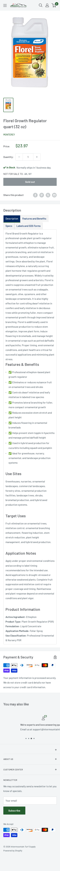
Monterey (9, 134)
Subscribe (14, 810)
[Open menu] (5, 5)
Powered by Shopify (12, 850)
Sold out (30, 181)
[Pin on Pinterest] (41, 194)
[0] (54, 5)
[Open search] (40, 5)
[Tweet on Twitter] (48, 194)
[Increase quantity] (36, 156)
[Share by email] (54, 194)
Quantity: (8, 156)
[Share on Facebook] (35, 194)
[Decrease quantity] (19, 156)
